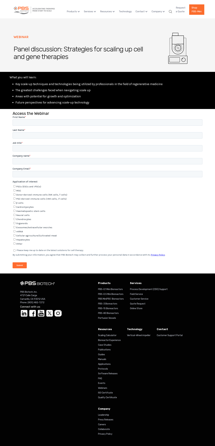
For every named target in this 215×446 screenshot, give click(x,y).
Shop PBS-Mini (196, 9)
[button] (73, 11)
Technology (125, 11)
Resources (106, 11)
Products (72, 11)
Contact (140, 11)
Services (88, 11)
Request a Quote (180, 9)
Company (157, 11)
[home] (34, 9)
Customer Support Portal (170, 335)
